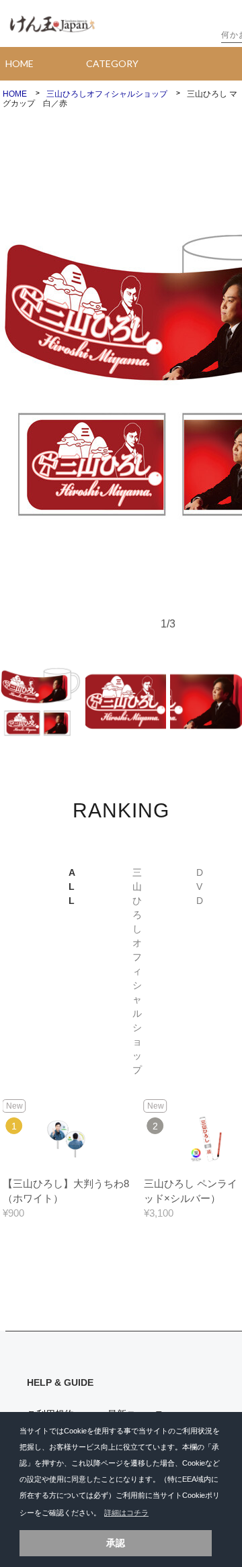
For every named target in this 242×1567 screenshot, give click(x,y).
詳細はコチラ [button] (126, 1513)
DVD (199, 886)
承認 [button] (115, 1542)
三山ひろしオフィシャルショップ (137, 971)
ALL (72, 886)
